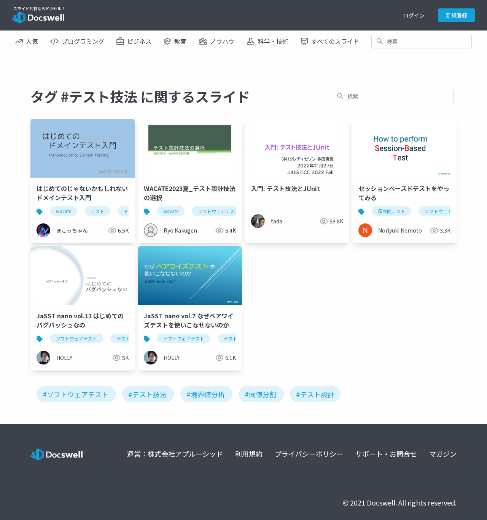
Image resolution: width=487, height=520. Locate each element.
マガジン (443, 454)
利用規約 (249, 454)
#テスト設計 (315, 394)
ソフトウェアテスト (218, 211)
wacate (63, 211)
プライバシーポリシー (309, 454)
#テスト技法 (147, 394)
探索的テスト (391, 211)
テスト (97, 211)
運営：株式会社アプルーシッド (175, 454)
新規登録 (456, 15)
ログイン (414, 15)
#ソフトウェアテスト (75, 394)
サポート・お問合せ (386, 454)
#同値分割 (260, 394)
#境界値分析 (205, 394)
